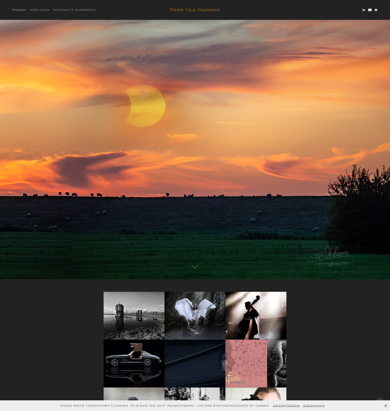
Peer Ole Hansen (195, 10)
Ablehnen (314, 405)
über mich (40, 9)
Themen (19, 10)
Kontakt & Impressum (74, 9)
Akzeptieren (286, 405)
